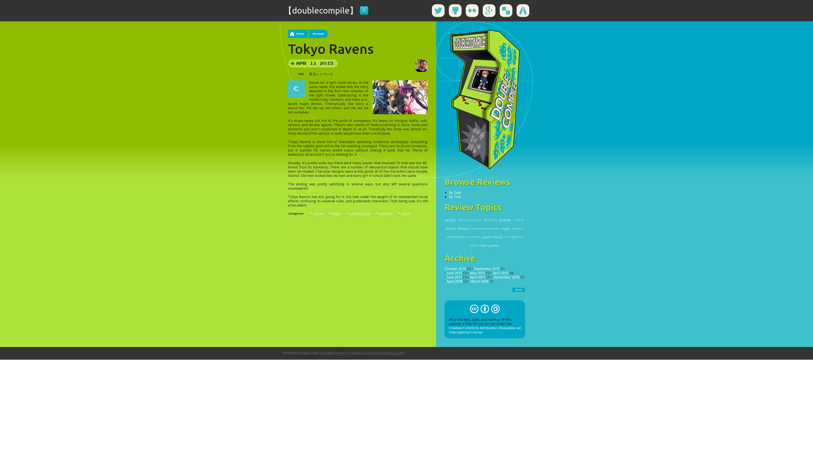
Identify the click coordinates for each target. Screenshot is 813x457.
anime (318, 213)
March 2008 (479, 281)
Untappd (523, 10)
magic (336, 213)
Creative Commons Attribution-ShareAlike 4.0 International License (485, 330)
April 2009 (454, 281)
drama (451, 228)
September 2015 (487, 268)
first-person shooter (485, 228)
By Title (455, 196)
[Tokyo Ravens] (400, 97)
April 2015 (501, 273)
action (406, 213)
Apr (301, 63)
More (519, 290)
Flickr (472, 10)
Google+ (489, 10)
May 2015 (477, 273)
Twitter (438, 10)
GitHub (455, 10)
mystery (517, 228)
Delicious (506, 10)
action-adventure (469, 220)
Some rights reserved (332, 353)
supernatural (359, 213)
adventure (490, 220)
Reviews (318, 34)
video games (489, 245)
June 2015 (454, 273)
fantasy (463, 228)
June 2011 (454, 277)
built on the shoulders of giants (385, 353)
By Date (455, 192)
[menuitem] (364, 10)
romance (386, 213)
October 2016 (455, 268)
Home (300, 34)
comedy (518, 220)
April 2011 (478, 277)
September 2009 (506, 277)
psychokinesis (456, 237)
